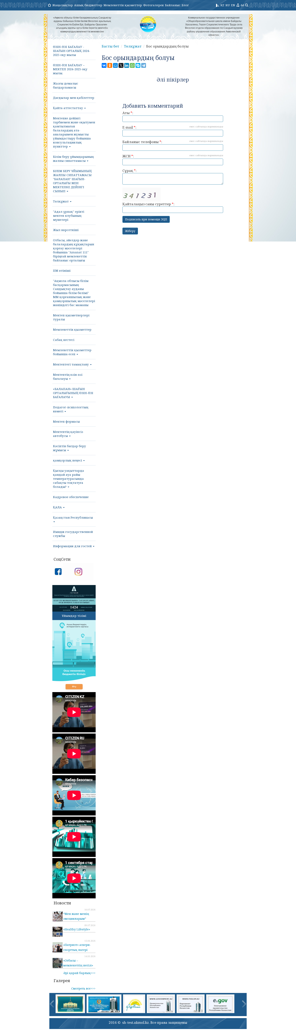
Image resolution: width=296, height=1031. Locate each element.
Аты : (127, 112)
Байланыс (172, 5)
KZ (222, 5)
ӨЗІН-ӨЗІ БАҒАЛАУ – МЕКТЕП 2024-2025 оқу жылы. (70, 69)
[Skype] (138, 65)
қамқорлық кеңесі (68, 460)
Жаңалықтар (62, 5)
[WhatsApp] (132, 65)
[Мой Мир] (115, 65)
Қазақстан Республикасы (73, 517)
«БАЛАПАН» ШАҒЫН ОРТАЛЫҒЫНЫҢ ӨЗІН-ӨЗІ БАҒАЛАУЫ (73, 393)
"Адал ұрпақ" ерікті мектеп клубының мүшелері (68, 216)
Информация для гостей (72, 546)
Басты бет (110, 46)
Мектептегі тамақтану (71, 364)
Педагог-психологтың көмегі (70, 409)
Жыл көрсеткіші (66, 230)
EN (233, 5)
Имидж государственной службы (73, 534)
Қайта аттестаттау (68, 108)
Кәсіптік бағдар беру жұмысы (69, 448)
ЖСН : (172, 156)
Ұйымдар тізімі (74, 616)
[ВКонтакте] (104, 65)
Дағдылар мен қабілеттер (73, 98)
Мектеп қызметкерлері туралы (71, 317)
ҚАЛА (58, 507)
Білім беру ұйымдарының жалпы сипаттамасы (73, 159)
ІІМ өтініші (61, 270)
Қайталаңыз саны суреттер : (148, 204)
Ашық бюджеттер (88, 5)
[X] (121, 65)
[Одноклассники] (109, 65)
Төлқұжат (61, 201)
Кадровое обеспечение (71, 497)
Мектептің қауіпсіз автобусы (68, 434)
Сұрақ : (129, 170)
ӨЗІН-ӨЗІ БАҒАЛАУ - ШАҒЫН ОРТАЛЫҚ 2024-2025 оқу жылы (71, 51)
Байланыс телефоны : (172, 141)
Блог (185, 5)
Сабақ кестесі (63, 340)
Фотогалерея (153, 5)
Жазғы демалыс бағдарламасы (65, 85)
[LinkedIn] (126, 65)
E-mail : (172, 127)
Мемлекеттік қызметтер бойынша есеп (72, 352)
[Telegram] (143, 65)
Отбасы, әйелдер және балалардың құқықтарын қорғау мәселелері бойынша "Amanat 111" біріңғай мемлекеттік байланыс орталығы (73, 250)
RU (228, 5)
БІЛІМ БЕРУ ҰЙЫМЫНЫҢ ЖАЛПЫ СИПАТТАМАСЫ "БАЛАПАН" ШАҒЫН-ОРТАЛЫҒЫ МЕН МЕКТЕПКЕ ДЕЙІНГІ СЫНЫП (72, 181)
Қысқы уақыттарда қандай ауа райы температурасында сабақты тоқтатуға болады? (68, 479)
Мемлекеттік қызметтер (122, 5)
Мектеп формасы (66, 421)
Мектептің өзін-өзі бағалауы (67, 377)
